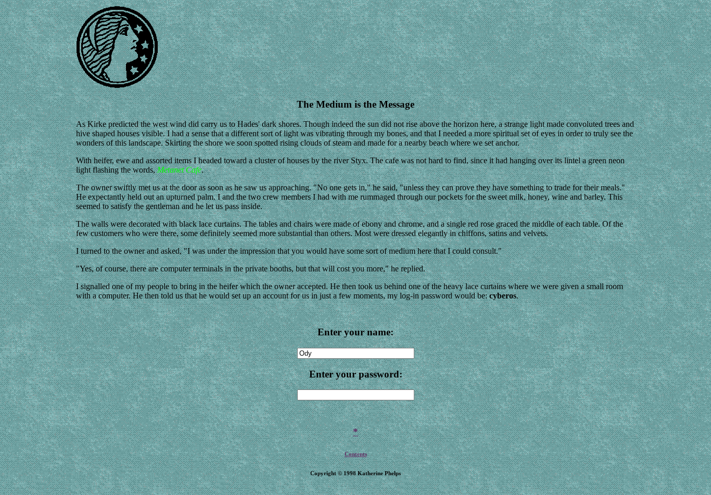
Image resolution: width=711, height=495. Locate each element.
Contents (356, 454)
